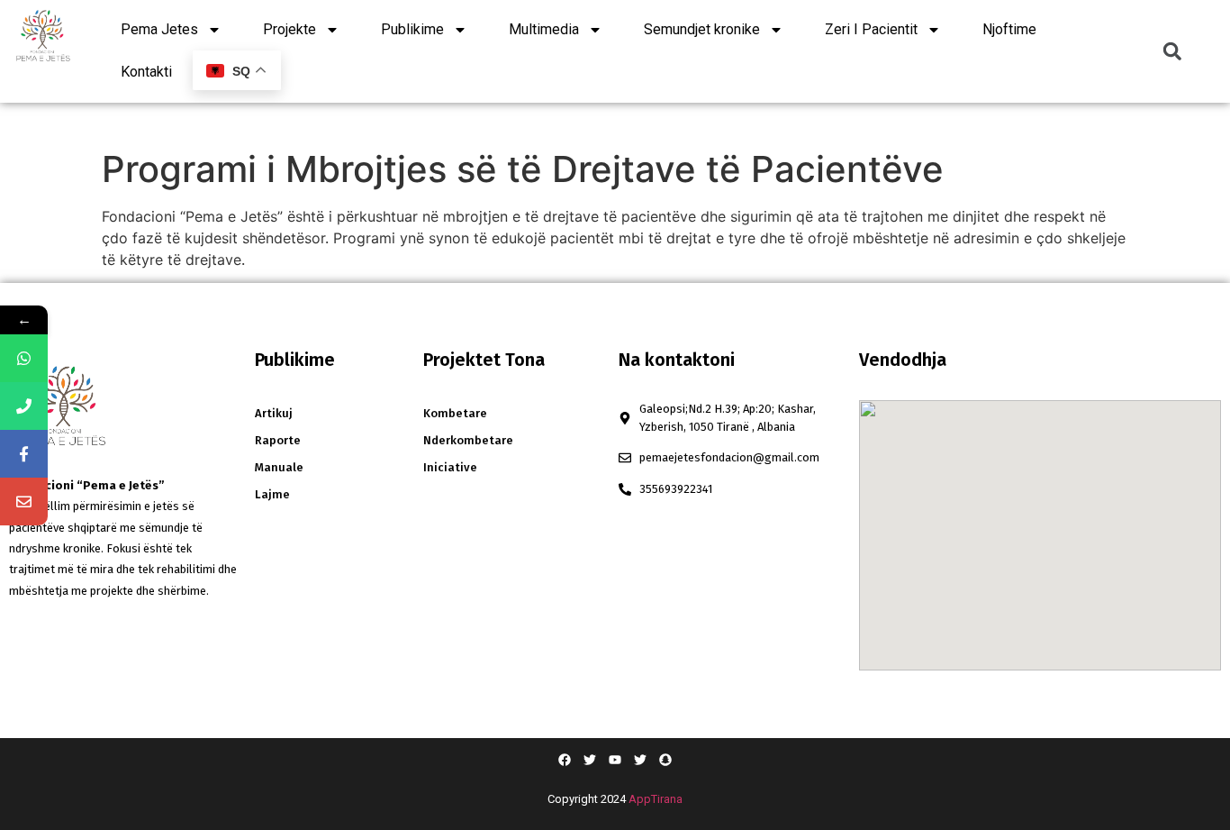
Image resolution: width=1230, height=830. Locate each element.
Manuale (279, 467)
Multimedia (544, 29)
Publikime (412, 29)
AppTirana (656, 799)
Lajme (272, 494)
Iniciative (450, 467)
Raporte (278, 440)
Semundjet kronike (702, 29)
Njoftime (1009, 29)
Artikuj (274, 413)
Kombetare (455, 413)
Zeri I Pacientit (871, 29)
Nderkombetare (468, 440)
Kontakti (146, 71)
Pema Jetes (159, 29)
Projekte (289, 29)
